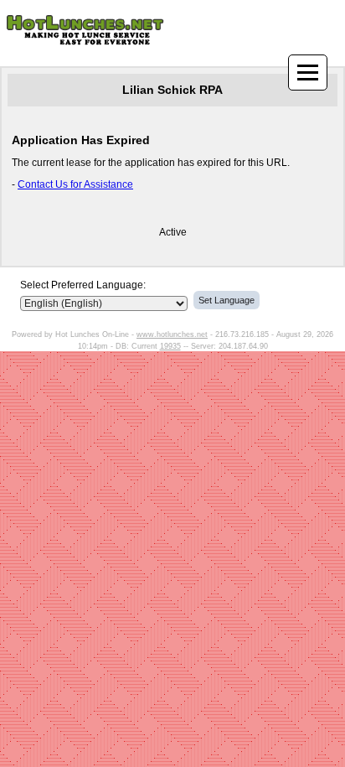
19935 (170, 346)
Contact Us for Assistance (75, 184)
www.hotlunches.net (172, 334)
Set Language (226, 300)
